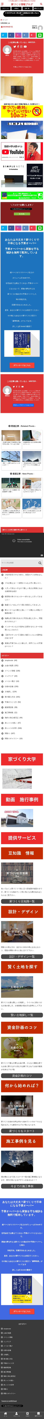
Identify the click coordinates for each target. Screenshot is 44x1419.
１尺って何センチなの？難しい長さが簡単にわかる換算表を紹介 (23, 589)
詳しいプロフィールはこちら (23, 67)
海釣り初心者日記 (11, 718)
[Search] (40, 563)
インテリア (9, 676)
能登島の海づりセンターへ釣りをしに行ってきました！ (23, 598)
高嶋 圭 (34, 28)
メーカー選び (10, 681)
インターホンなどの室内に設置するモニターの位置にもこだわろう (23, 628)
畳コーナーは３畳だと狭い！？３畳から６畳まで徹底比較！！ (23, 611)
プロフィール (5, 8)
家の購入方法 (10, 697)
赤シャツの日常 (11, 728)
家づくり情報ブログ (22, 4)
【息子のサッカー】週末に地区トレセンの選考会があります (23, 636)
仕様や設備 (9, 686)
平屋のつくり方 (11, 702)
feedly (22, 214)
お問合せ (16, 8)
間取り (7, 733)
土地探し (8, 692)
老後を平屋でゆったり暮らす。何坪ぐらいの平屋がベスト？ (23, 644)
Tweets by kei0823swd (9, 1401)
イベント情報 (10, 671)
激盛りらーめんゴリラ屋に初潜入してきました (23, 605)
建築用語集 (9, 707)
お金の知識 (9, 665)
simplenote (9, 660)
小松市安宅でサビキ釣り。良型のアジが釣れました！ (23, 576)
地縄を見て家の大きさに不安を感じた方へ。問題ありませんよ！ (23, 619)
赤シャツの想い (11, 723)
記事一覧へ (27, 8)
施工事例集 (9, 712)
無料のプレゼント (38, 8)
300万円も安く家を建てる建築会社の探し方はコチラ (22, 14)
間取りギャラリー (11, 738)
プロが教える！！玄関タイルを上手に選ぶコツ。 (23, 583)
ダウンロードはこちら (22, 365)
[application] (22, 545)
